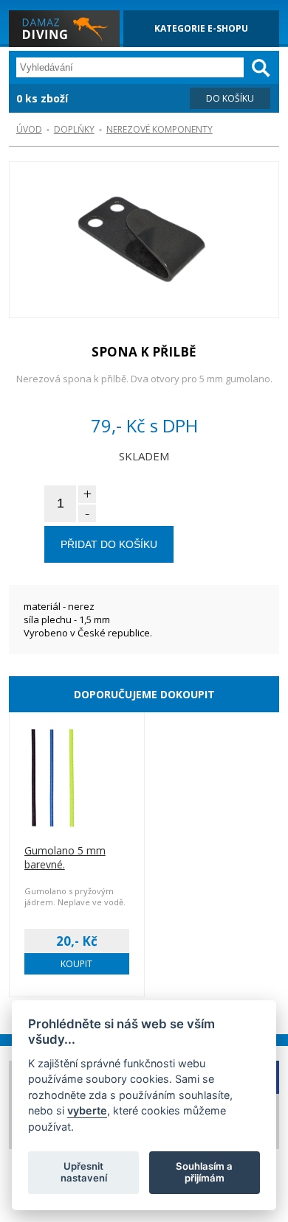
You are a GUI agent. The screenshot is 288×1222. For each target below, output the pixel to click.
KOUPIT (76, 964)
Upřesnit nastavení (84, 1172)
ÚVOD (29, 129)
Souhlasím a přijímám (204, 1172)
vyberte (87, 1110)
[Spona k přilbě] (144, 241)
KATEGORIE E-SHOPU (201, 28)
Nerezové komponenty (159, 129)
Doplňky (74, 129)
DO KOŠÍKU (230, 98)
